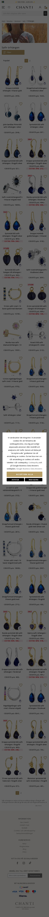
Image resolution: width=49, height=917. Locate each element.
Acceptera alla (24, 474)
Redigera (34, 479)
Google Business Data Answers (29, 468)
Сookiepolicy (34, 462)
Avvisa (15, 479)
